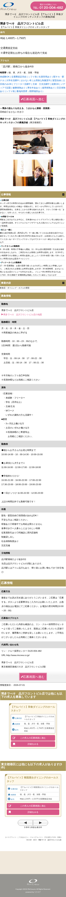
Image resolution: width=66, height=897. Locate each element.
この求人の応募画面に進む (33, 738)
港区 (34, 840)
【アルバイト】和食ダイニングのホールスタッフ (33, 709)
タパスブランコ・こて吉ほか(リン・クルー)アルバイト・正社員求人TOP (30, 837)
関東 (58, 837)
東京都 (28, 840)
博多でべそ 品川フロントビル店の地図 (22, 314)
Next (40, 823)
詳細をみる (33, 744)
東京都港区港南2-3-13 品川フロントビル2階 (23, 666)
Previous (25, 823)
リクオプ (37, 892)
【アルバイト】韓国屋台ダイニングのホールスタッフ (32, 779)
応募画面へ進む (34, 99)
